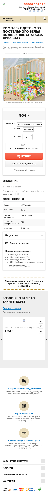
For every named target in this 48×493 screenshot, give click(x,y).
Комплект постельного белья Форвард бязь (22, 328)
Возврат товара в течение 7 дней (24, 441)
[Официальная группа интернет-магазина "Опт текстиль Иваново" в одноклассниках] (34, 12)
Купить (26, 156)
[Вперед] (44, 53)
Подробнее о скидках (19, 265)
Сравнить (31, 170)
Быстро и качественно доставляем (24, 388)
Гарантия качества (24, 413)
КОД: (23, 145)
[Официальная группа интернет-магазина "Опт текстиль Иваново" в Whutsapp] (43, 12)
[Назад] (4, 53)
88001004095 (34, 4)
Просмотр (41, 321)
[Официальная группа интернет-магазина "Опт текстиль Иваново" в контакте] (30, 12)
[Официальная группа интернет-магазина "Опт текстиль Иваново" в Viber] (38, 12)
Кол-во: (17, 137)
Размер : (17, 129)
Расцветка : (10, 124)
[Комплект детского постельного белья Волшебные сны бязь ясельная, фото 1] (24, 79)
